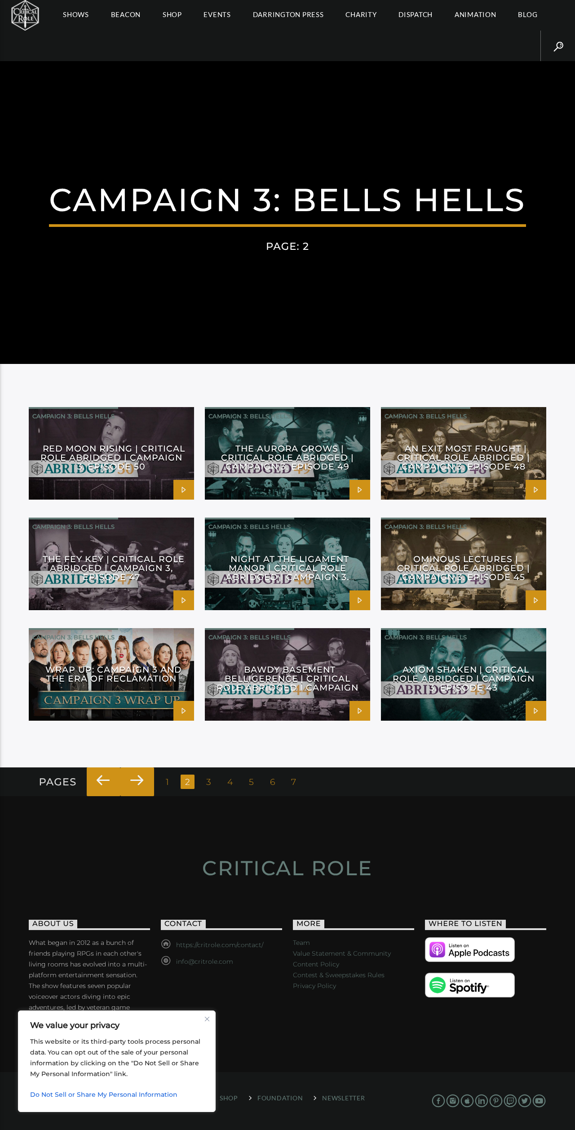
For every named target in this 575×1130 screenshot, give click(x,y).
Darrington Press (288, 14)
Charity (360, 14)
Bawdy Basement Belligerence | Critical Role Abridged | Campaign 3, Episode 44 (287, 683)
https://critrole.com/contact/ (219, 945)
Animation (475, 14)
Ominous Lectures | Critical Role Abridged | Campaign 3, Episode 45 (463, 568)
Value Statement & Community (342, 953)
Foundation (280, 1098)
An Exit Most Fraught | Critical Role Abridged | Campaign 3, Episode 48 (463, 457)
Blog (527, 14)
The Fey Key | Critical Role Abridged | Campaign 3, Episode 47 (114, 568)
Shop (172, 14)
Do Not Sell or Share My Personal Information (103, 1094)
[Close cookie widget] (207, 1019)
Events (217, 14)
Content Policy (316, 964)
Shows (76, 14)
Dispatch (415, 14)
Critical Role (287, 867)
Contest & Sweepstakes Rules (339, 975)
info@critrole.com (204, 961)
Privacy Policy (314, 986)
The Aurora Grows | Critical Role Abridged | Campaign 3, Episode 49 (287, 457)
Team (301, 943)
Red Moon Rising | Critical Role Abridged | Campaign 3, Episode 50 (112, 457)
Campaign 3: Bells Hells (73, 416)
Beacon (126, 14)
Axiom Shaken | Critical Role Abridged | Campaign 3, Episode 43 (463, 678)
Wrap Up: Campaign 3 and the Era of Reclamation (113, 674)
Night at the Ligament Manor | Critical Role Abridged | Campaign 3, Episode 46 (287, 572)
